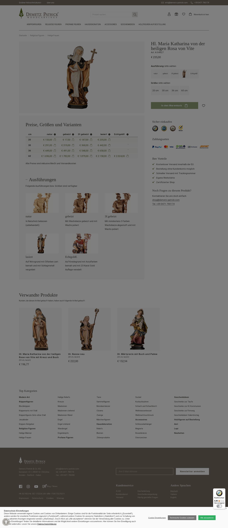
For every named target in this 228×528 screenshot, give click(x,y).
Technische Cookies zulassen (182, 518)
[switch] (219, 506)
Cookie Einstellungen (157, 518)
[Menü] (223, 490)
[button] (6, 522)
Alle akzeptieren (207, 518)
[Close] (9, 519)
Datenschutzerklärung (46, 524)
